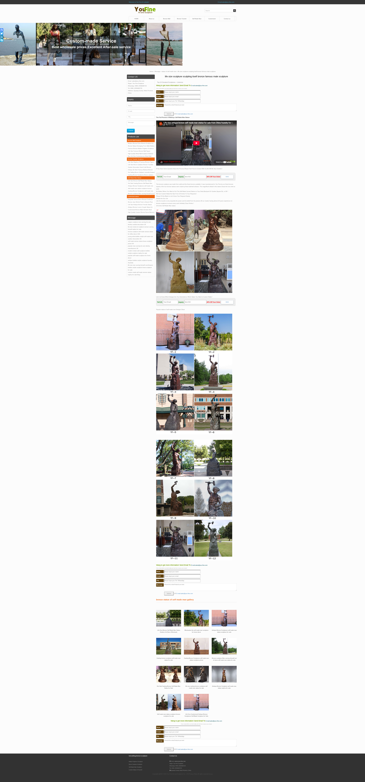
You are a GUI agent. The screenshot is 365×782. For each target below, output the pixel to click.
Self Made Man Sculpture (135, 767)
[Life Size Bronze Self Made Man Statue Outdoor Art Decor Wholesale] (168, 618)
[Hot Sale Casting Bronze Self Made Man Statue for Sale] (168, 674)
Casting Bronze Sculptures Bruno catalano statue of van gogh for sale (140, 175)
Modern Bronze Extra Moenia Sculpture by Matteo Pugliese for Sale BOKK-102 (141, 144)
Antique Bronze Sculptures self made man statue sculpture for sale (140, 186)
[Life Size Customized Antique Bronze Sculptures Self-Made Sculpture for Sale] (196, 702)
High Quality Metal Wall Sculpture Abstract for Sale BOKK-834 (140, 154)
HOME (136, 18)
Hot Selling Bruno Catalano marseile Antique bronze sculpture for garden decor (141, 173)
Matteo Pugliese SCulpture (136, 761)
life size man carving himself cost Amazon (140, 265)
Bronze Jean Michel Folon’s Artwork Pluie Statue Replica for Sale (140, 202)
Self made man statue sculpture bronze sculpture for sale (140, 189)
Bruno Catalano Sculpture (135, 764)
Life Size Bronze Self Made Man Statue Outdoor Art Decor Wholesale (140, 181)
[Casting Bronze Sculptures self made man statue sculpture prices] (196, 646)
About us (151, 18)
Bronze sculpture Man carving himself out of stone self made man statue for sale (141, 194)
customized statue (133, 196)
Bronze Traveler (182, 18)
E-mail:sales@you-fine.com (226, 2)
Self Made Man (196, 18)
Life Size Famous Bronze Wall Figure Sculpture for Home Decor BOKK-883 (139, 151)
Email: (178, 761)
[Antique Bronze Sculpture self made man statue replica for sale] (224, 674)
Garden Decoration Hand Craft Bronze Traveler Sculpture (139, 167)
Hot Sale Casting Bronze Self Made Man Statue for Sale (140, 184)
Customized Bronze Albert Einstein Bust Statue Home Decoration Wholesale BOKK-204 (141, 210)
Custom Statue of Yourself (135, 770)
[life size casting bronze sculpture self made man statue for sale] (196, 674)
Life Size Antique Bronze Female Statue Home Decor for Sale (140, 205)
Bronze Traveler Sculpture (136, 159)
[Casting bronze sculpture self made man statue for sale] (168, 646)
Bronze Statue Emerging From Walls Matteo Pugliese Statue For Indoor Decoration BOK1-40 (141, 146)
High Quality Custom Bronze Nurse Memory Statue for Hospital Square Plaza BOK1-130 (141, 212)
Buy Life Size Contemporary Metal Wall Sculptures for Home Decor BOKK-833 (139, 156)
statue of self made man (169, 71)
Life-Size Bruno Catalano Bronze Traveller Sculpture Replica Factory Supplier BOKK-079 (140, 165)
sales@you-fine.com (138, 81)
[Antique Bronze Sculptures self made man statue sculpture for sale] (224, 618)
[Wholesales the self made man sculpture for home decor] (196, 618)
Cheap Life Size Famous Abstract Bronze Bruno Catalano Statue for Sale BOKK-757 (140, 170)
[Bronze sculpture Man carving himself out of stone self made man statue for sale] (224, 646)
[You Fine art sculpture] (145, 10)
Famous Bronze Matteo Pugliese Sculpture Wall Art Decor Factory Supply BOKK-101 (141, 149)
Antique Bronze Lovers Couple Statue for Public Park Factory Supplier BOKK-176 (140, 207)
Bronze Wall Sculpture (166, 19)
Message (157, 71)
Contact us (227, 18)
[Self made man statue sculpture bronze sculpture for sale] (168, 702)
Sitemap (211, 774)
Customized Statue (212, 19)
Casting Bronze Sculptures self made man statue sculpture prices (140, 191)
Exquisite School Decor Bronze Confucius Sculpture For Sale (140, 200)
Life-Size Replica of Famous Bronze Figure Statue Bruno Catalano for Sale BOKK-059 (141, 162)
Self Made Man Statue (134, 178)
